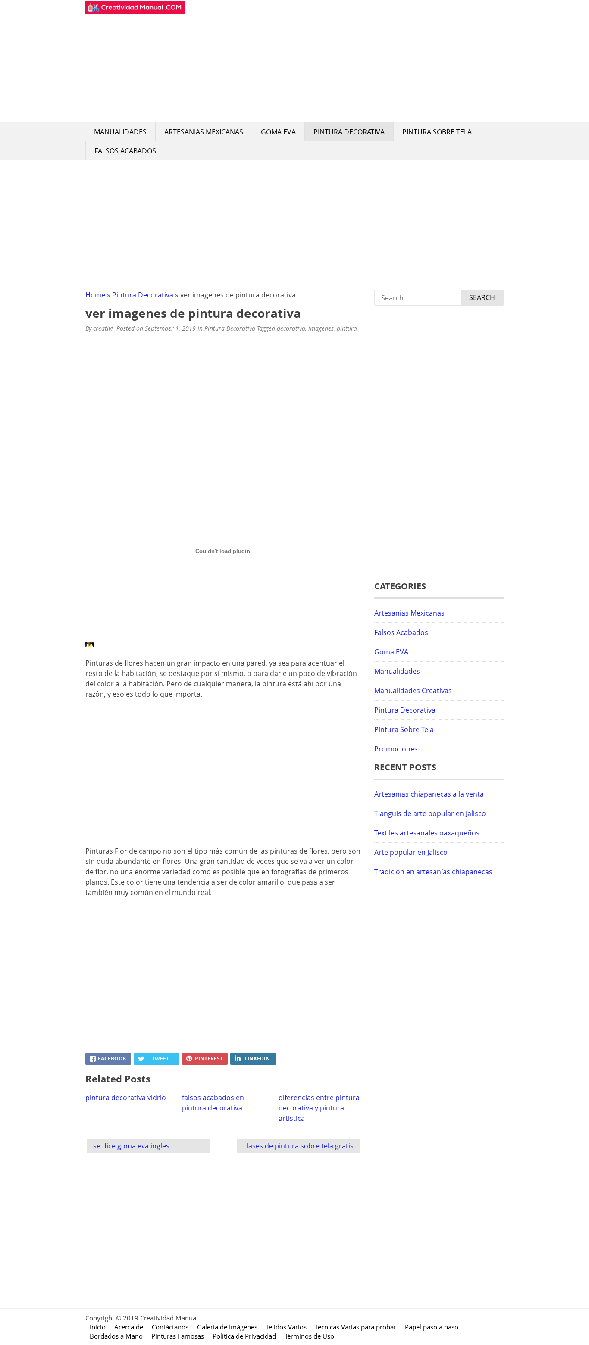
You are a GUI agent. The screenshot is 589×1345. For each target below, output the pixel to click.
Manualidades (120, 132)
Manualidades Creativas (413, 690)
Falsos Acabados (125, 151)
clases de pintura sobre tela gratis (298, 1146)
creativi (103, 328)
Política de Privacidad (244, 1336)
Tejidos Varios (286, 1327)
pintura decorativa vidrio (125, 1097)
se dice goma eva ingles (131, 1146)
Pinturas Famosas (177, 1336)
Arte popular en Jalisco (411, 852)
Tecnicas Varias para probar (355, 1327)
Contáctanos (170, 1327)
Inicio (98, 1327)
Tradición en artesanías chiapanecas (433, 871)
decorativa (291, 328)
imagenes (321, 328)
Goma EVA (278, 132)
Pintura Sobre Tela (437, 132)
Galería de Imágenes (227, 1327)
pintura (347, 328)
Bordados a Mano (116, 1336)
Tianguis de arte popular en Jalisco (430, 813)
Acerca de (128, 1327)
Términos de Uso (309, 1336)
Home (95, 295)
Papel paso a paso (431, 1327)
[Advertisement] (344, 61)
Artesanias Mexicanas (203, 132)
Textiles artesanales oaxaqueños (426, 833)
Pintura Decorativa (349, 132)
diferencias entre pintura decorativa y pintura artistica (319, 1108)
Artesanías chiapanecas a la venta (429, 794)
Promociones (396, 749)
